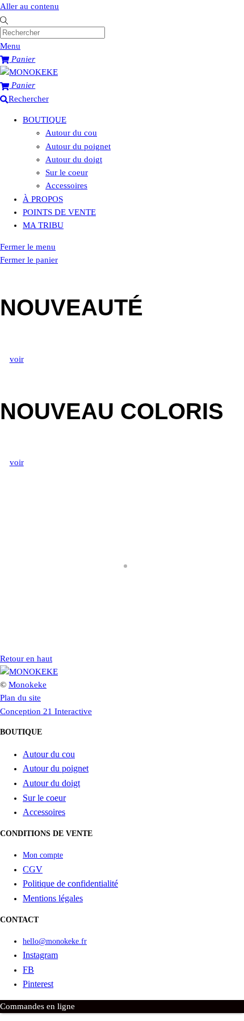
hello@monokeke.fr (55, 941)
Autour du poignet (78, 146)
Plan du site (20, 697)
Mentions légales (53, 898)
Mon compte (43, 855)
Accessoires (66, 185)
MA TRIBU (43, 225)
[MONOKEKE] (29, 72)
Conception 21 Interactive (46, 711)
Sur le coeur (66, 172)
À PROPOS (43, 199)
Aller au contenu (29, 6)
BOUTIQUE (44, 119)
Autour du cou (71, 132)
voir (17, 359)
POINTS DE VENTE (59, 212)
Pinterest (38, 984)
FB (28, 969)
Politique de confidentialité (70, 883)
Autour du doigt (73, 159)
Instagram (40, 955)
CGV (33, 869)
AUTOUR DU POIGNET (51, 608)
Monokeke (28, 684)
